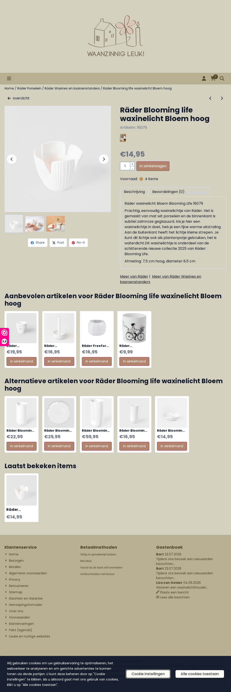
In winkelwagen (152, 166)
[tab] (134, 192)
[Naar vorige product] (210, 98)
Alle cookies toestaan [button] (200, 673)
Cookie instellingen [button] (148, 673)
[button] (9, 78)
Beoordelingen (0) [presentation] (168, 191)
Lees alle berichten (175, 597)
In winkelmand (21, 361)
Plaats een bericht (174, 592)
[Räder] (123, 140)
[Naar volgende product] (221, 98)
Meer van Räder (134, 276)
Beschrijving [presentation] (134, 191)
